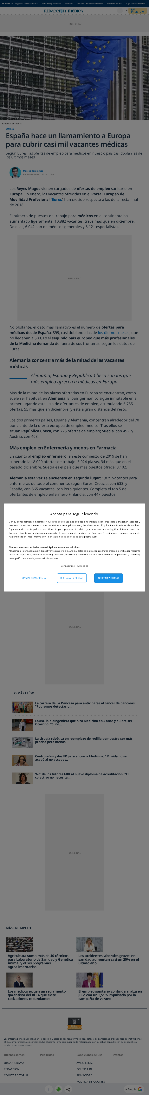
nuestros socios (56, 521)
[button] (74, 566)
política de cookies (65, 536)
